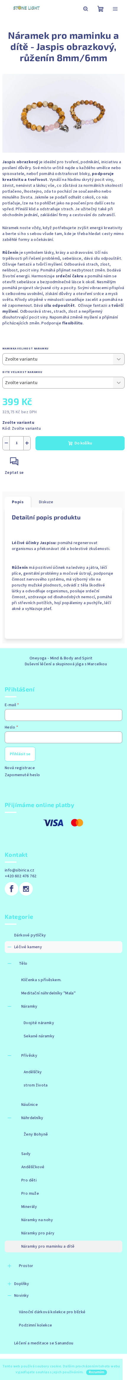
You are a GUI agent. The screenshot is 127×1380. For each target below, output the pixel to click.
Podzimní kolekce (35, 1325)
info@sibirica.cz (19, 870)
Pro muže (30, 1193)
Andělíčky (33, 1072)
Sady (26, 1154)
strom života (36, 1085)
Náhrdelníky (32, 1118)
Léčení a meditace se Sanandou (44, 1343)
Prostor (26, 1266)
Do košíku (83, 443)
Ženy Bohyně (36, 1134)
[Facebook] (11, 889)
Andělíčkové (32, 1167)
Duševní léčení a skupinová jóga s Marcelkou (66, 664)
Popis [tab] (18, 502)
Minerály (29, 1207)
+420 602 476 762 (20, 876)
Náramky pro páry (37, 1233)
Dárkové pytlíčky (30, 935)
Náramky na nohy (37, 1220)
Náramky (29, 1006)
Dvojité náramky (39, 1023)
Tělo (23, 963)
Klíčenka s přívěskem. (41, 980)
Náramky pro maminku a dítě (47, 1246)
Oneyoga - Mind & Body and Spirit (61, 658)
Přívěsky (29, 1056)
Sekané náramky (39, 1036)
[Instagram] (26, 889)
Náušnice (29, 1105)
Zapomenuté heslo (22, 775)
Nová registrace (20, 768)
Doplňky (21, 1284)
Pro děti (29, 1180)
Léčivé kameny (28, 947)
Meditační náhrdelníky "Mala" (48, 993)
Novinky (21, 1296)
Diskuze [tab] (46, 502)
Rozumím (96, 1372)
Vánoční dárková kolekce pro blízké (52, 1312)
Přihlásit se (20, 754)
